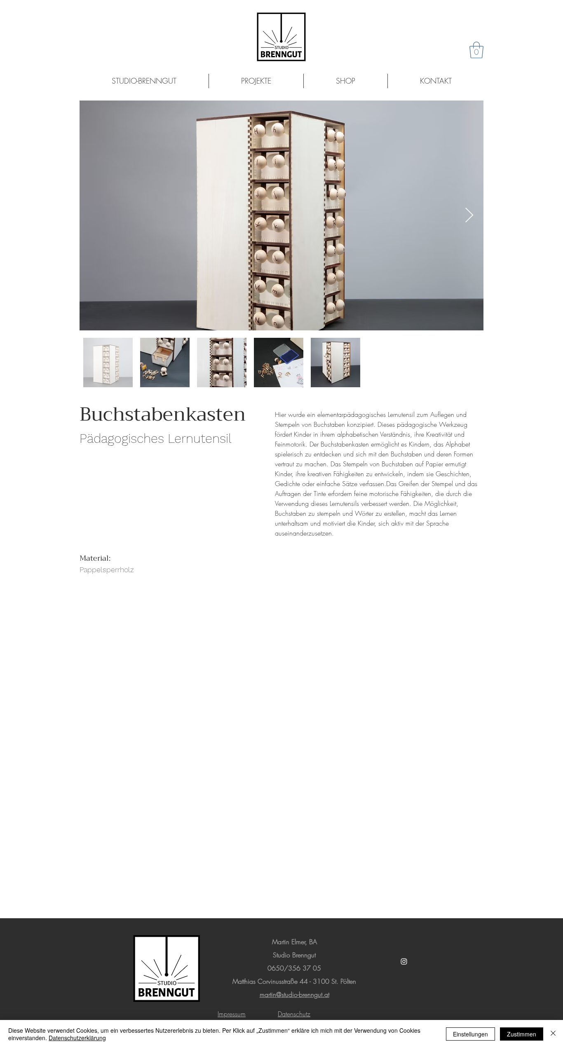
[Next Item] (469, 216)
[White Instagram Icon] (404, 961)
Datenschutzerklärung (77, 1038)
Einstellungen (470, 1034)
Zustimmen (521, 1034)
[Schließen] (553, 1034)
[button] (476, 50)
